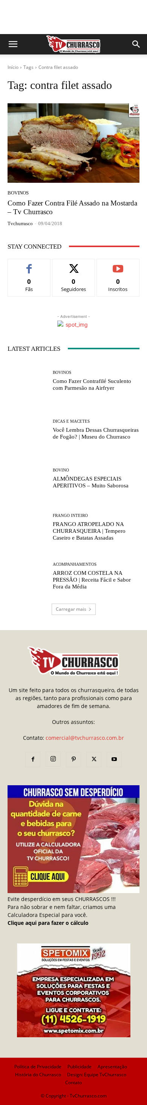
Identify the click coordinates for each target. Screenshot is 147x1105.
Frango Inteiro (70, 516)
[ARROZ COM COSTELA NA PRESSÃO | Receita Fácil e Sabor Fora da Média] (27, 576)
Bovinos (18, 192)
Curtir (29, 265)
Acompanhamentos (74, 564)
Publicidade (79, 1066)
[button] (13, 44)
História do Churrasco (38, 1074)
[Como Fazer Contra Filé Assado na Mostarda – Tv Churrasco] (73, 143)
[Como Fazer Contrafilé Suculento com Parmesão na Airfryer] (27, 381)
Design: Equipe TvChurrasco (96, 1074)
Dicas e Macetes (71, 421)
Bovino (61, 470)
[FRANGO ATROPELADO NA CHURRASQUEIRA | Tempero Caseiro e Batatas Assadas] (27, 527)
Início (13, 67)
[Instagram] (53, 759)
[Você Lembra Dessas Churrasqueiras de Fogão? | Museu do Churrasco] (27, 430)
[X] (93, 759)
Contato (73, 1082)
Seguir (73, 265)
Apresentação (112, 1066)
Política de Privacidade (37, 1066)
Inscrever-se (118, 265)
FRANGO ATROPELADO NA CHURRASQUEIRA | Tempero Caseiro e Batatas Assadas (89, 531)
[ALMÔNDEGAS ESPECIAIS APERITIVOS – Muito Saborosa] (27, 478)
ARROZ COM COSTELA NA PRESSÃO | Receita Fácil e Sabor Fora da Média (92, 580)
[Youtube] (114, 759)
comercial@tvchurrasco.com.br (85, 737)
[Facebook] (32, 759)
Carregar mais (71, 609)
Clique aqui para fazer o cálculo (48, 922)
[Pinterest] (73, 759)
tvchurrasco (20, 223)
